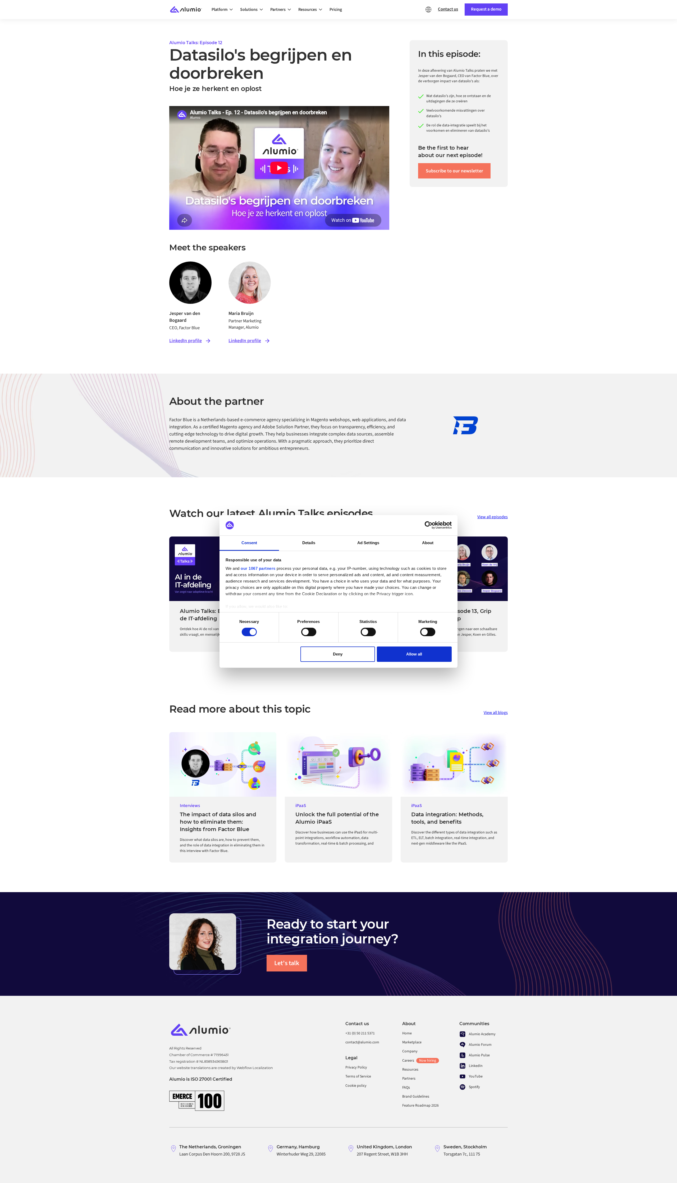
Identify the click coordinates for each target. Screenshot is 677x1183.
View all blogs (496, 713)
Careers (419, 1060)
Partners (408, 1078)
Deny (337, 654)
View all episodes (492, 517)
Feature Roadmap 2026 (420, 1105)
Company (410, 1051)
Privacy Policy (356, 1067)
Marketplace (412, 1042)
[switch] (308, 632)
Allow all (414, 654)
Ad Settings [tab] (368, 542)
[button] (223, 9)
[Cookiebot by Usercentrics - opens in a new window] (428, 525)
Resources (410, 1069)
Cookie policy (356, 1085)
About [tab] (428, 542)
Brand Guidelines (415, 1096)
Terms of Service (358, 1076)
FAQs (406, 1087)
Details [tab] (308, 542)
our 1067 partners (258, 568)
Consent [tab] (249, 542)
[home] (188, 9)
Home (407, 1033)
